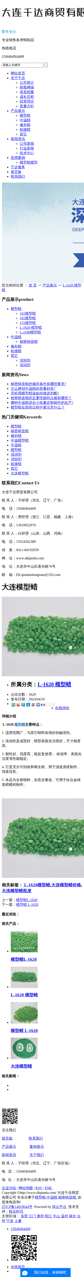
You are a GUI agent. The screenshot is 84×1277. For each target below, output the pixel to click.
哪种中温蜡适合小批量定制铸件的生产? (42, 403)
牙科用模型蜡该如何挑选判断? (35, 393)
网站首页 (18, 73)
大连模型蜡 (20, 473)
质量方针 (27, 106)
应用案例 (18, 158)
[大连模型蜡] (24, 1058)
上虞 (18, 1221)
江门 (32, 1216)
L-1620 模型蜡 (31, 327)
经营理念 (27, 101)
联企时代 (16, 1211)
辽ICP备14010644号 (17, 1207)
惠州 (40, 1216)
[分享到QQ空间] (13, 704)
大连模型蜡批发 (17, 890)
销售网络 (27, 87)
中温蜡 (25, 120)
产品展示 (18, 111)
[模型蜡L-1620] (24, 951)
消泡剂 (25, 360)
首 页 (33, 285)
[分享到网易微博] (32, 704)
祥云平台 (59, 1207)
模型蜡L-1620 (26, 900)
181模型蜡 (28, 318)
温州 (64, 1216)
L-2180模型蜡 (30, 332)
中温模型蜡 (20, 440)
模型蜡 (25, 115)
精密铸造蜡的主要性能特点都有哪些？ (41, 398)
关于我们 (37, 1155)
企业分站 (9, 1188)
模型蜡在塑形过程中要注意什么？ (38, 407)
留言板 (16, 172)
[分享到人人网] (28, 704)
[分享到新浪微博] (18, 704)
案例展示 (37, 1146)
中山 (56, 1216)
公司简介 (27, 82)
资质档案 (27, 92)
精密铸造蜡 (29, 341)
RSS (38, 1188)
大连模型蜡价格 (66, 885)
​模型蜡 (16, 426)
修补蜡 (25, 125)
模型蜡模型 (29, 162)
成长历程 (27, 97)
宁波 (9, 1221)
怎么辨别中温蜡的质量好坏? (33, 388)
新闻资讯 (18, 139)
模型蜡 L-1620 (27, 904)
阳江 (48, 1216)
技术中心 (27, 153)
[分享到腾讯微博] (23, 704)
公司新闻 (27, 143)
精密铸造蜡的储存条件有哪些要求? (38, 384)
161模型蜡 (28, 313)
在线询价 (62, 708)
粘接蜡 (25, 129)
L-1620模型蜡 (36, 885)
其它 (23, 134)
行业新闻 (27, 148)
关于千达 (18, 78)
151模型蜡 (28, 323)
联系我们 (18, 176)
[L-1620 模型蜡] (24, 987)
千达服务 (18, 167)
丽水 (72, 1216)
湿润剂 (25, 365)
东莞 (24, 1216)
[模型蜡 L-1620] (24, 1022)
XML (48, 1188)
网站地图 (26, 1188)
